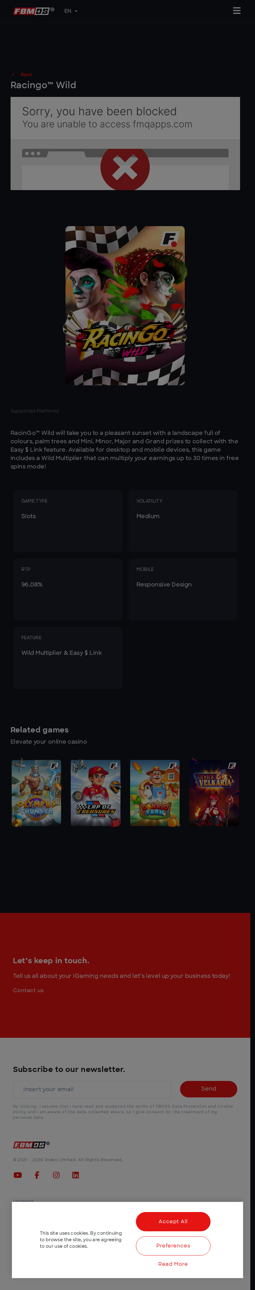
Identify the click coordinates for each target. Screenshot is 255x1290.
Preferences (173, 1245)
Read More (173, 1264)
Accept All (173, 1221)
